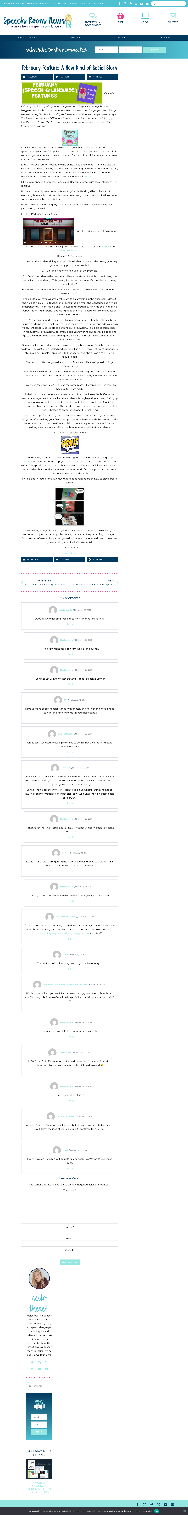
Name (69, 1227)
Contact (173, 22)
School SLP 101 (77, 3)
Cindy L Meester (65, 734)
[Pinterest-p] (130, 3)
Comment (69, 1190)
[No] (185, 1511)
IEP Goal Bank (96, 3)
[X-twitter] (136, 3)
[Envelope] (147, 3)
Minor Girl (65, 768)
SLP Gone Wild (65, 1052)
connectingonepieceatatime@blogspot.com (63, 933)
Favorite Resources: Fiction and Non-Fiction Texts (39, 1487)
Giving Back (76, 37)
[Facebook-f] (119, 3)
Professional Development (93, 24)
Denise (65, 853)
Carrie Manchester (65, 1116)
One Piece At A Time (65, 917)
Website (69, 1250)
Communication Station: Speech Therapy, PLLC (65, 984)
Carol (65, 954)
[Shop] (120, 16)
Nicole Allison (69, 553)
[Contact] (173, 16)
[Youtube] (141, 3)
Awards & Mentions (27, 37)
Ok (157, 1511)
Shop (121, 22)
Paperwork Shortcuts (38, 3)
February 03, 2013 (84, 640)
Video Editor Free (69, 250)
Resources (165, 37)
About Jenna (120, 37)
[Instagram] (125, 3)
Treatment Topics (12, 3)
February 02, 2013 (83, 610)
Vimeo (106, 246)
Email (70, 1238)
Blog (145, 22)
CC (65, 700)
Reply (69, 624)
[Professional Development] (93, 16)
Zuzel (65, 1150)
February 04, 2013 (84, 1022)
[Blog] (145, 16)
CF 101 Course (60, 3)
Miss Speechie (65, 610)
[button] (37, 77)
